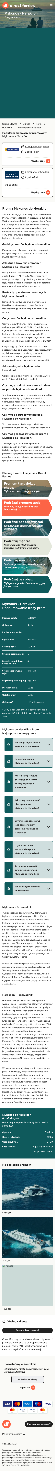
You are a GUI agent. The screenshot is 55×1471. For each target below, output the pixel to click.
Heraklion (7, 127)
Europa (26, 124)
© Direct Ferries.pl (9, 1444)
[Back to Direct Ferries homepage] (18, 5)
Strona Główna (9, 124)
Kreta (38, 124)
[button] (29, 744)
